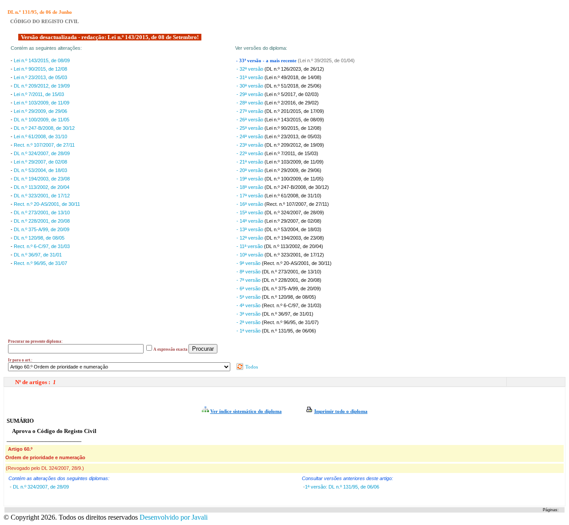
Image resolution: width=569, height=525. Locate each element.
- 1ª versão (249, 330)
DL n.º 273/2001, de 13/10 (42, 212)
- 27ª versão (250, 111)
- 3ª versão (249, 314)
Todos (251, 366)
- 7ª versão (249, 280)
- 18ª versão (250, 187)
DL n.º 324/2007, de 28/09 (42, 153)
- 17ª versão (250, 195)
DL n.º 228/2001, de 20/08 (42, 221)
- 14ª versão (250, 221)
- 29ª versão (250, 94)
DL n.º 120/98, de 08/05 (39, 237)
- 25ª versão (250, 128)
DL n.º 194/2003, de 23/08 (42, 178)
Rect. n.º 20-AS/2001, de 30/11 (47, 204)
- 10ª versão (250, 254)
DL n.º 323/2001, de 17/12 (42, 195)
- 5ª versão (249, 297)
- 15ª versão (250, 212)
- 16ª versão (250, 204)
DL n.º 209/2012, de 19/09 (42, 85)
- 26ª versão (250, 119)
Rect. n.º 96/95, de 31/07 (40, 263)
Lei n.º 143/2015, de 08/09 (42, 60)
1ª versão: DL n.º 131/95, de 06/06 (342, 486)
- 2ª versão (249, 322)
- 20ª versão (250, 170)
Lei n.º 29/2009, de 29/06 (40, 111)
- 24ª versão (250, 136)
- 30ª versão (250, 85)
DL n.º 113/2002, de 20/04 (41, 187)
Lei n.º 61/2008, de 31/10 (40, 136)
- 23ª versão (250, 145)
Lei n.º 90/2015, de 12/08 (40, 69)
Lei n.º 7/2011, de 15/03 (39, 94)
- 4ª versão (249, 305)
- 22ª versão (250, 153)
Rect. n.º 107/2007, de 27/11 (44, 145)
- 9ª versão (249, 263)
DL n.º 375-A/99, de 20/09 (41, 229)
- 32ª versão (250, 69)
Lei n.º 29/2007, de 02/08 (40, 161)
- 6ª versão (249, 288)
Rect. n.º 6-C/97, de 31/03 (42, 246)
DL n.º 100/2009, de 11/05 (41, 119)
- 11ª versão (250, 246)
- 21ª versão (250, 161)
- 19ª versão (250, 178)
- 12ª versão (250, 237)
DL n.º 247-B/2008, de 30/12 (44, 128)
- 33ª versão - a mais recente (267, 60)
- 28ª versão (250, 102)
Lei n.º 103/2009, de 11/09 (41, 102)
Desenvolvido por (174, 517)
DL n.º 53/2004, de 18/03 (40, 170)
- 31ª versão (250, 77)
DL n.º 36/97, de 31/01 (38, 254)
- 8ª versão (249, 271)
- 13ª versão (250, 229)
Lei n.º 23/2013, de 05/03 (40, 77)
